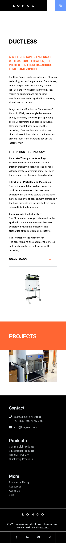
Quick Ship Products (21, 459)
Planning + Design (19, 482)
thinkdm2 (44, 527)
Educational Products (21, 451)
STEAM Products (19, 455)
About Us (14, 490)
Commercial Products (21, 446)
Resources (15, 486)
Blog (11, 495)
